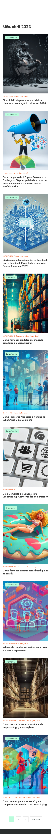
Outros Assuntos (11, 37)
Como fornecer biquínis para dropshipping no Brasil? (25, 572)
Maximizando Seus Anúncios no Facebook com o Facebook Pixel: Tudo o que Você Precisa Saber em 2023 (25, 263)
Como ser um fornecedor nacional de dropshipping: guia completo (23, 726)
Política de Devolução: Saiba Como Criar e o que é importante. (25, 649)
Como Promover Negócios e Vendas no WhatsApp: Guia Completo (24, 418)
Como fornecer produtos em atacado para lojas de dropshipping (23, 341)
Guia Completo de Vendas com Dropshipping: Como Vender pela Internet (25, 495)
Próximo (36, 819)
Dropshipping (10, 277)
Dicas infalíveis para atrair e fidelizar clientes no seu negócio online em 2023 (24, 102)
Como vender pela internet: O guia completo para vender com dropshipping (25, 803)
